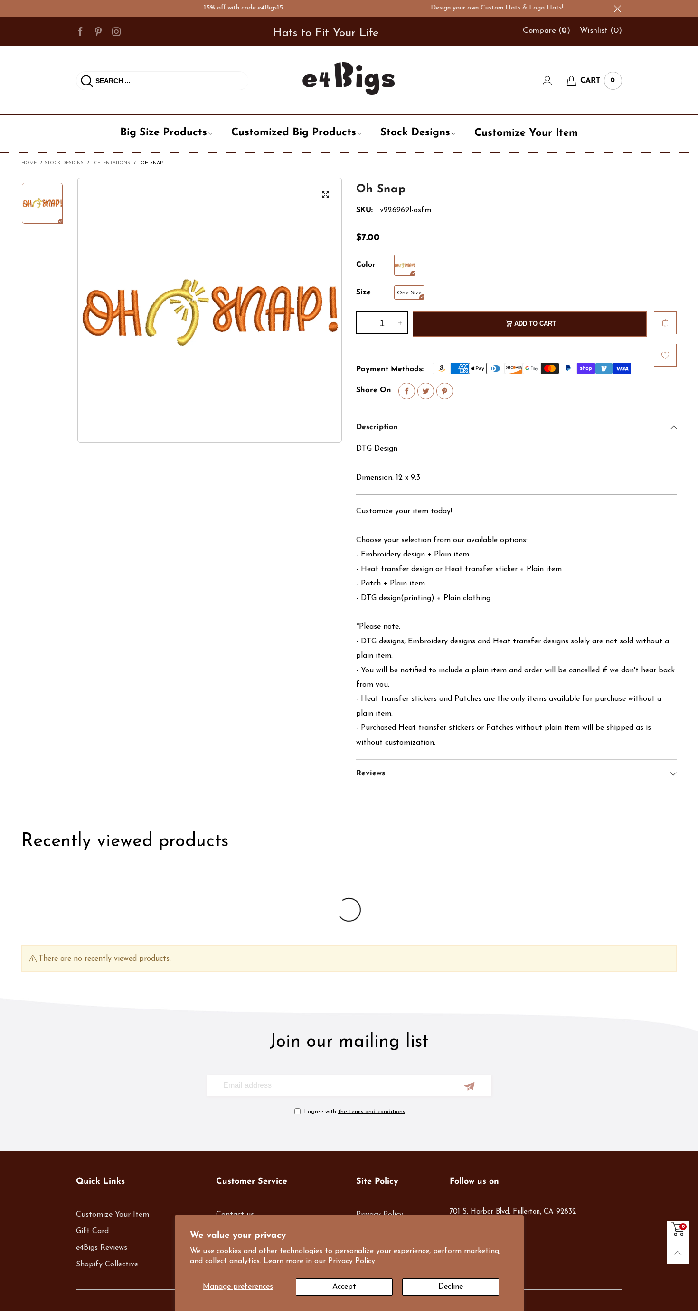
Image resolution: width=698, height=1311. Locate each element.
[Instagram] (116, 31)
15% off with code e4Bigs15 (224, 7)
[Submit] (86, 81)
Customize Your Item (526, 133)
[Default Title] (404, 265)
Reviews (370, 773)
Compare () (546, 31)
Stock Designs (415, 132)
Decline (450, 1287)
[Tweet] (425, 391)
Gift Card (92, 1231)
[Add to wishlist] (665, 355)
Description (377, 427)
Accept (344, 1287)
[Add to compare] (665, 322)
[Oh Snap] (210, 310)
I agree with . (355, 1111)
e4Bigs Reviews (101, 1248)
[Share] (406, 391)
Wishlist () (601, 31)
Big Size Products (163, 132)
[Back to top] (678, 1253)
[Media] (325, 194)
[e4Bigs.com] (349, 78)
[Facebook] (80, 31)
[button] (364, 322)
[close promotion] (617, 8)
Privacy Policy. (352, 1261)
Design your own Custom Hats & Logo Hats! (478, 7)
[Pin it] (444, 391)
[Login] (554, 81)
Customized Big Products (293, 132)
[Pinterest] (98, 31)
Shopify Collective (107, 1264)
